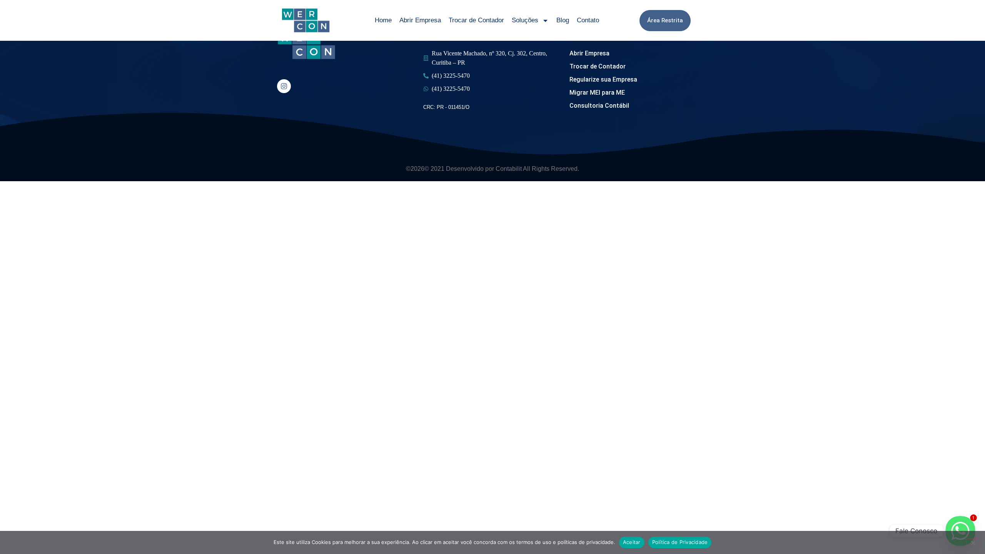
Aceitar (632, 542)
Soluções (525, 20)
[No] (972, 542)
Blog (562, 20)
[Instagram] (284, 86)
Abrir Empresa (420, 20)
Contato (588, 20)
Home (383, 20)
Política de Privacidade (680, 542)
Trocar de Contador (476, 20)
